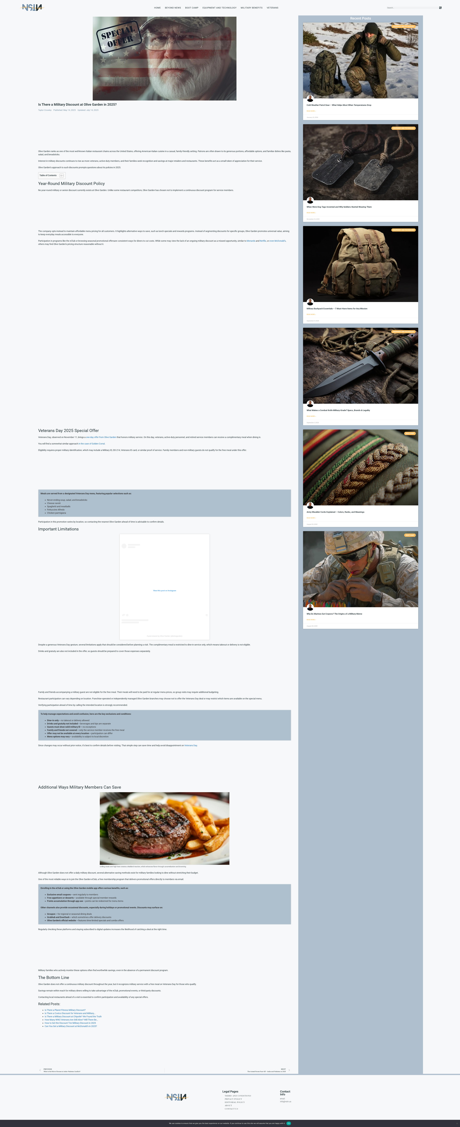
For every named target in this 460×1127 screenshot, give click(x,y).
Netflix (263, 241)
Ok (289, 1123)
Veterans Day (190, 745)
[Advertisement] (110, 132)
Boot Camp (191, 7)
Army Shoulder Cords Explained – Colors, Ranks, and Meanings (335, 512)
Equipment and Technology (220, 7)
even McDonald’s (277, 241)
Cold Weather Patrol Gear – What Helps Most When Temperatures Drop (339, 105)
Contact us (231, 1109)
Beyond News (173, 7)
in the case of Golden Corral (92, 443)
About (228, 1106)
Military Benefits (252, 7)
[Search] (440, 8)
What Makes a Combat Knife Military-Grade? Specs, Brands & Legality (338, 410)
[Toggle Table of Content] (60, 176)
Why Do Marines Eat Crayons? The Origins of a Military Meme (334, 614)
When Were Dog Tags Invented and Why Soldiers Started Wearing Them (339, 207)
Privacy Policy (233, 1099)
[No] (457, 1123)
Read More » (311, 111)
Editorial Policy (235, 1102)
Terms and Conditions (238, 1096)
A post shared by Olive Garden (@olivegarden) (164, 636)
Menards (251, 241)
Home (157, 7)
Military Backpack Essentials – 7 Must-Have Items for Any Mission (337, 308)
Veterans (272, 7)
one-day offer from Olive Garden (101, 437)
